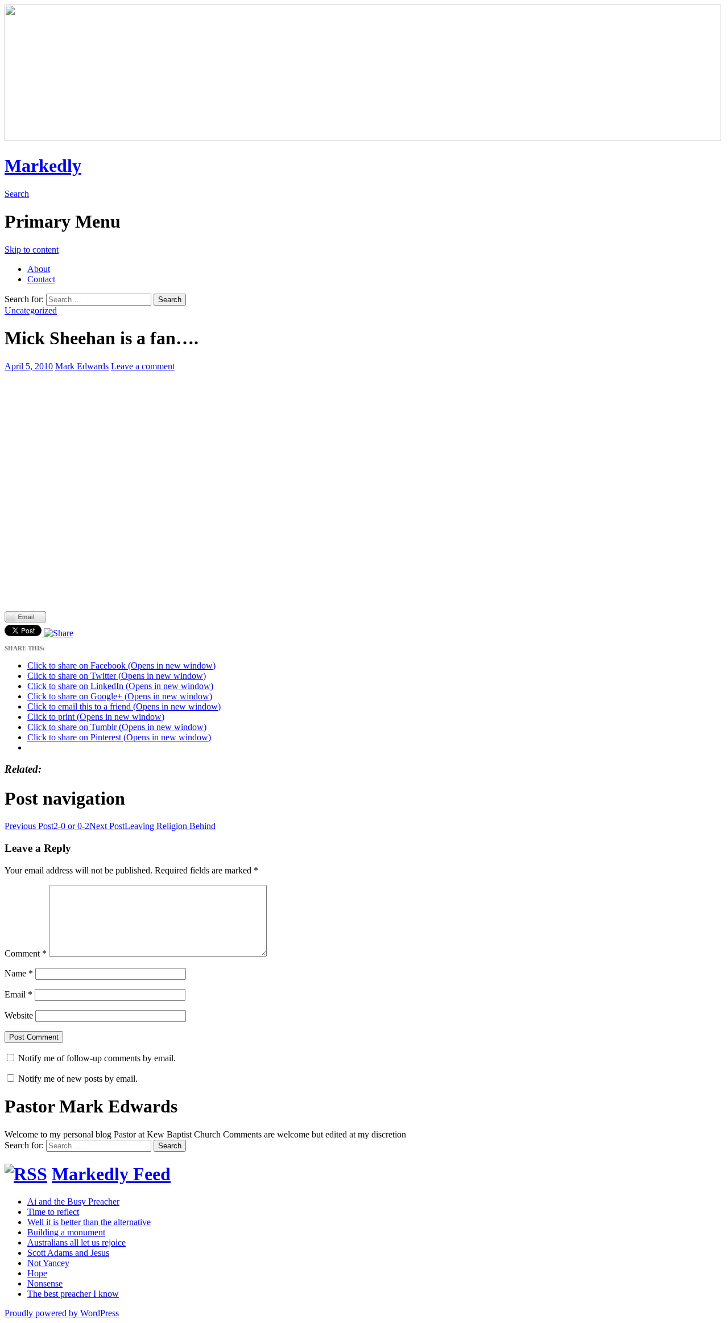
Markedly (43, 165)
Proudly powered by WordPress (62, 1313)
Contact (41, 279)
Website (19, 1015)
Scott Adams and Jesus (68, 1253)
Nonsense (45, 1283)
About (38, 269)
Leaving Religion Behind (152, 826)
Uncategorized (31, 310)
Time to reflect (53, 1212)
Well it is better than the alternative (89, 1222)
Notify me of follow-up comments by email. (97, 1058)
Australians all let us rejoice (76, 1242)
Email (18, 994)
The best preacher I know (73, 1294)
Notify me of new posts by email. (78, 1078)
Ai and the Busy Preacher (73, 1201)
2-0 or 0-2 (47, 826)
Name (19, 973)
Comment (26, 953)
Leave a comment (143, 366)
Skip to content (32, 249)
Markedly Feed (111, 1174)
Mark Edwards (82, 366)
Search (17, 194)
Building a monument (66, 1232)
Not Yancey (48, 1263)
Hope (37, 1273)
